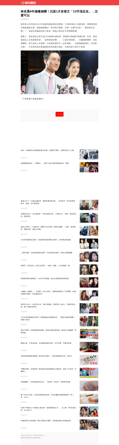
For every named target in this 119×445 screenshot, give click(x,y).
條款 (33, 437)
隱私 (36, 437)
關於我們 (23, 437)
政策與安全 (29, 437)
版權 (39, 437)
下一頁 (59, 114)
